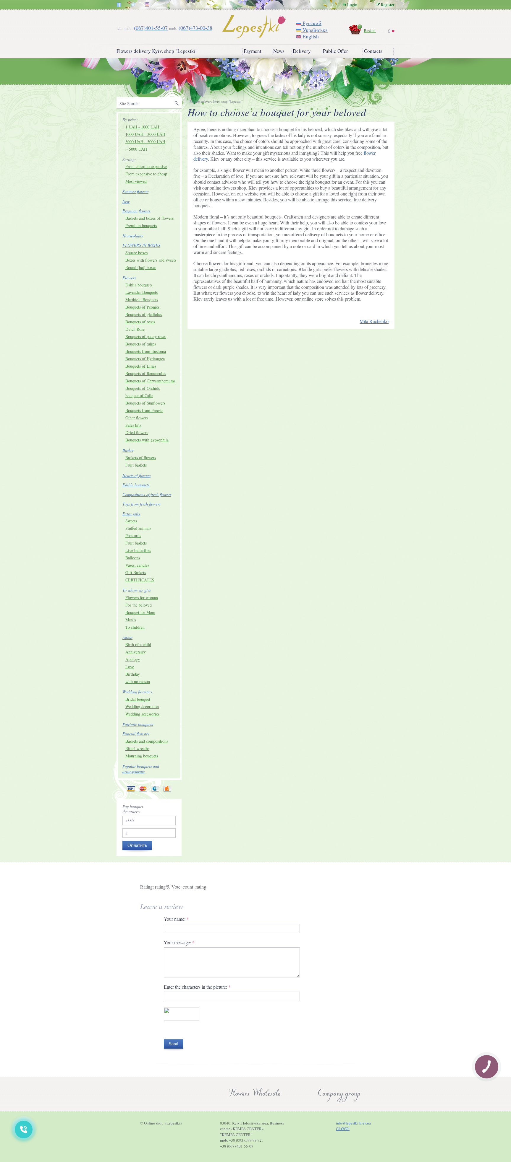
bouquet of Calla (139, 395)
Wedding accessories (142, 714)
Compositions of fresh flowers (146, 494)
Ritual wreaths (137, 748)
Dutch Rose (135, 329)
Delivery (302, 51)
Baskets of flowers (140, 457)
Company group (338, 1094)
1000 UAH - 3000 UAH (145, 134)
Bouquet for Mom (140, 612)
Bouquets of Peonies (142, 307)
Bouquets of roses (140, 322)
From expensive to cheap (146, 174)
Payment (252, 51)
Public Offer (335, 51)
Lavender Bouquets (141, 292)
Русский (311, 23)
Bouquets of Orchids (142, 388)
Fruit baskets (136, 465)
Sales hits (133, 425)
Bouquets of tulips (140, 344)
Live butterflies (138, 550)
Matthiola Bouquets (141, 299)
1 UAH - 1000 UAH (142, 127)
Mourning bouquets (141, 756)
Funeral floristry (135, 733)
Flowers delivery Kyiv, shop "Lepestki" (157, 51)
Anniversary (135, 652)
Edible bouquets (135, 485)
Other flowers (136, 418)
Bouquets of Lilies (140, 366)
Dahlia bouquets (138, 285)
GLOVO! (343, 1128)
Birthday (132, 674)
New (126, 201)
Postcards (133, 535)
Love (129, 666)
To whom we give (136, 590)
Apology (132, 659)
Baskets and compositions (146, 741)
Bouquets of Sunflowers (145, 403)
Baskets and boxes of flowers (149, 218)
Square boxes (136, 252)
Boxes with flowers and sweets (150, 260)
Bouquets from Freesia (144, 410)
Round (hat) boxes (140, 267)
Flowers (129, 278)
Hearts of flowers (136, 475)
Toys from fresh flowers (141, 504)
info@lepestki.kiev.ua (353, 1123)
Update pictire (177, 1031)
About (127, 637)
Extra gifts (131, 513)
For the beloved (138, 605)
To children (135, 627)
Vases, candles (137, 565)
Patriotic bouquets (137, 724)
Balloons (132, 557)
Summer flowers (135, 191)
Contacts (373, 51)
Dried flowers (136, 432)
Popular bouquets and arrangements (140, 768)
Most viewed (136, 181)
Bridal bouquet (137, 699)
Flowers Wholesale (254, 1094)
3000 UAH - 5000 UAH (145, 141)
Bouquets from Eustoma (145, 351)
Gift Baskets (135, 572)
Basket (370, 30)
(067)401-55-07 (151, 27)
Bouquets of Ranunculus (145, 373)
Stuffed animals (138, 528)
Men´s (130, 619)
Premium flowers (136, 211)
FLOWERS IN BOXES (141, 245)
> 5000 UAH (136, 149)
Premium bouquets (141, 225)
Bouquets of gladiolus (143, 314)
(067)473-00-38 (195, 27)
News (278, 51)
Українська (314, 29)
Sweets (131, 521)
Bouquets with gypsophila (147, 440)
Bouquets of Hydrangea (145, 358)
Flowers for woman (141, 597)
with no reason (137, 681)
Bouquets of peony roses (145, 336)
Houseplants (132, 236)
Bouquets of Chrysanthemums (150, 381)
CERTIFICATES (139, 580)
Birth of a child (138, 644)
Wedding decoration (142, 706)
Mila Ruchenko (374, 321)
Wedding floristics (137, 692)
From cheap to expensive (146, 166)
